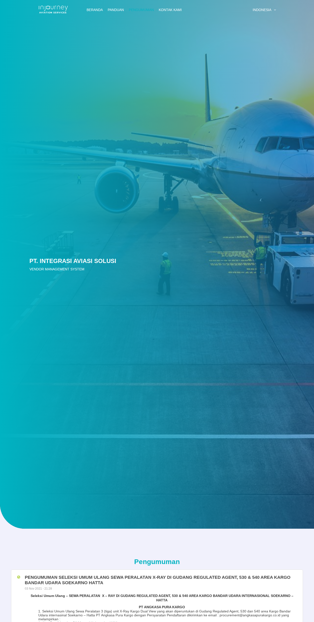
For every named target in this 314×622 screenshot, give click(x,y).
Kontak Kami (170, 10)
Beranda (95, 10)
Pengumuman (141, 10)
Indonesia (262, 10)
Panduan (116, 10)
